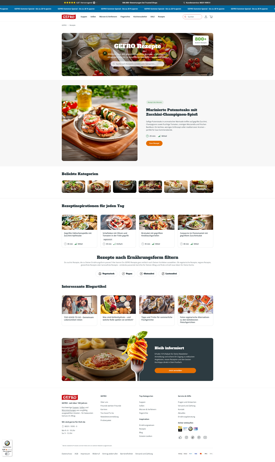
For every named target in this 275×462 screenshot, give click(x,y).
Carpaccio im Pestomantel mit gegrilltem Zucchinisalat (194, 234)
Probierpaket (106, 420)
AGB (76, 454)
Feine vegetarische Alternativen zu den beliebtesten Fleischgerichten (194, 319)
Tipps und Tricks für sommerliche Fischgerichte (156, 318)
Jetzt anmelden (175, 370)
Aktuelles (181, 413)
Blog (141, 432)
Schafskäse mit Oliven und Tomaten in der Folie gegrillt (116, 234)
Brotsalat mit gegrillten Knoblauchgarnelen (152, 234)
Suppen (76, 407)
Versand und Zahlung (186, 406)
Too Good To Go (107, 413)
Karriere (104, 409)
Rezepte (142, 429)
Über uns (104, 402)
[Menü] (11, 440)
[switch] (7, 454)
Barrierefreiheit (126, 454)
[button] (211, 17)
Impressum (85, 454)
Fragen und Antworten (187, 402)
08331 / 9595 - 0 (71, 426)
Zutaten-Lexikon (145, 436)
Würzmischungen (69, 410)
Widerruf (96, 454)
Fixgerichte (143, 413)
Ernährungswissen (146, 425)
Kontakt (181, 409)
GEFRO (64, 25)
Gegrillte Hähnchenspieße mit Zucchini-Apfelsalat (78, 234)
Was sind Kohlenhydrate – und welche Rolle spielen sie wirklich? (118, 318)
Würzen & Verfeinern (147, 409)
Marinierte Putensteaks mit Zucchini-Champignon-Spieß (172, 112)
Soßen (82, 407)
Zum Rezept (154, 143)
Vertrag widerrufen (110, 454)
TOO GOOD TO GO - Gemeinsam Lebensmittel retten (79, 318)
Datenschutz (67, 454)
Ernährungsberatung (186, 417)
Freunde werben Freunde (111, 406)
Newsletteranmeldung (110, 417)
